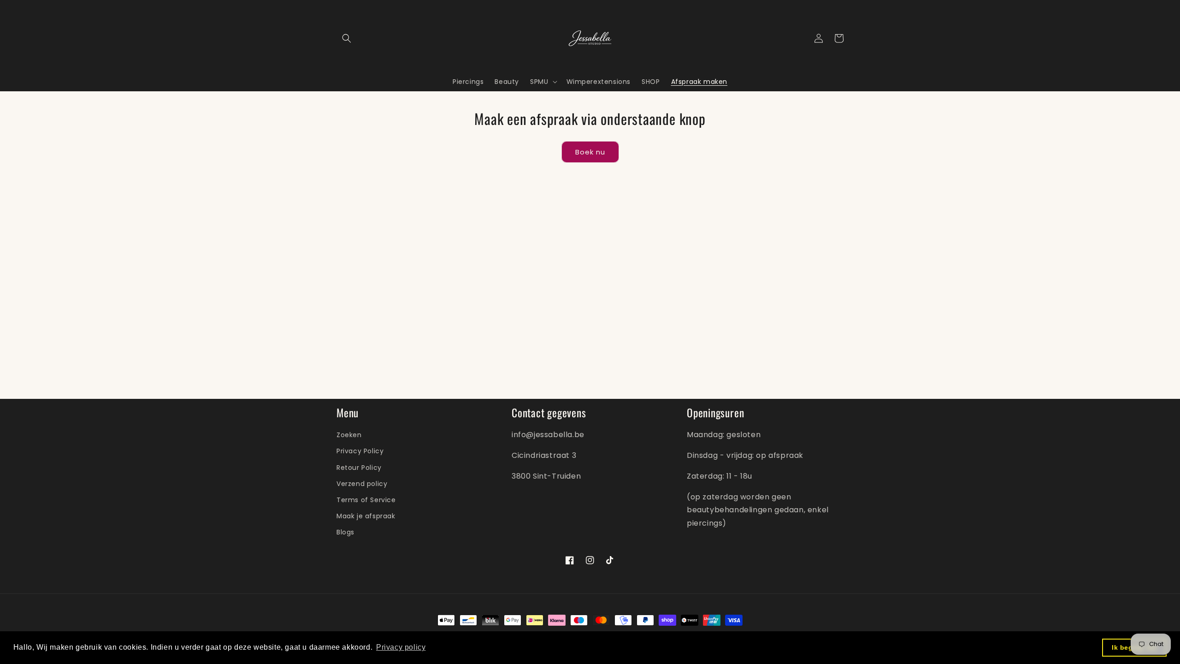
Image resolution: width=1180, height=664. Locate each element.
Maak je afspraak (365, 516)
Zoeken (349, 434)
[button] (346, 38)
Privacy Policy (360, 451)
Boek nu (590, 152)
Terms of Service (366, 499)
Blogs (345, 532)
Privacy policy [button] (400, 647)
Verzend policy (361, 483)
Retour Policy (359, 467)
